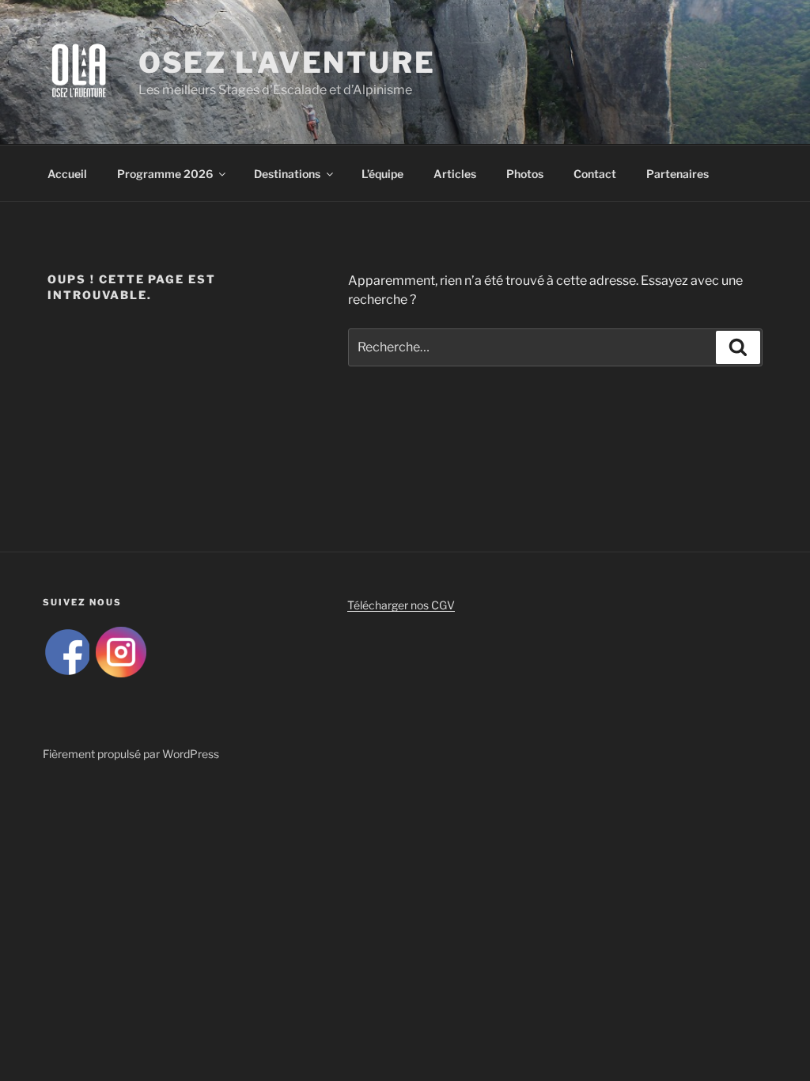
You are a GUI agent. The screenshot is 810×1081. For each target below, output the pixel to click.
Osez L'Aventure (287, 62)
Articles (454, 173)
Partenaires (677, 173)
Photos (524, 173)
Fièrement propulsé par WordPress (131, 753)
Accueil (67, 173)
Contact (594, 173)
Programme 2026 (165, 173)
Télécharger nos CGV (401, 605)
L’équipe (382, 173)
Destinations (287, 173)
